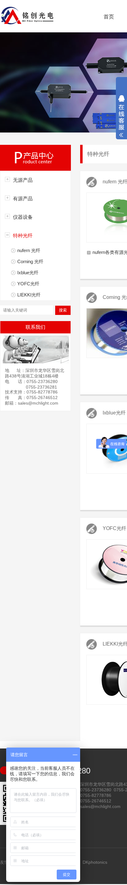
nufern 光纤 (28, 250)
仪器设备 (23, 217)
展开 (121, 116)
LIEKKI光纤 (29, 294)
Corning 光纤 (30, 261)
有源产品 (23, 198)
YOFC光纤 (28, 283)
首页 (109, 17)
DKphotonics (95, 862)
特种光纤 (23, 235)
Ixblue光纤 (28, 272)
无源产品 (23, 180)
